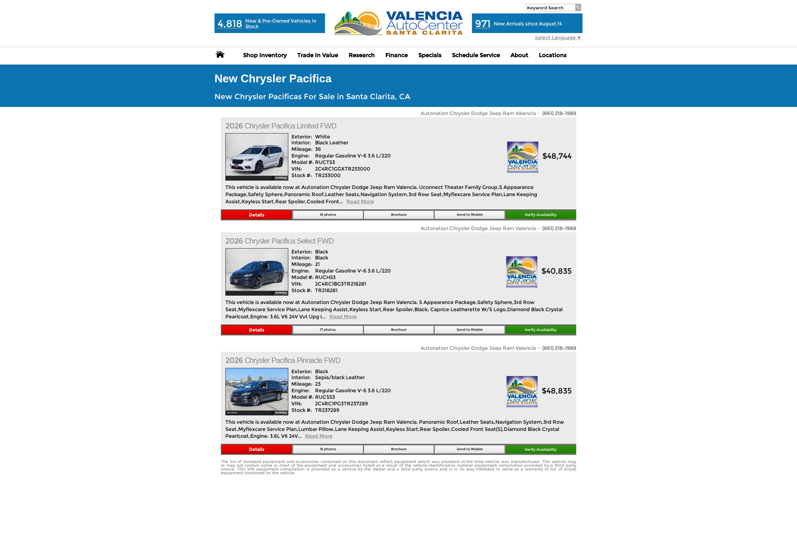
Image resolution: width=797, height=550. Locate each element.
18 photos (328, 214)
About (519, 55)
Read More (360, 202)
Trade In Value (317, 55)
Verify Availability (541, 214)
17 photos (328, 329)
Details (256, 215)
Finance (396, 55)
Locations (553, 55)
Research (362, 55)
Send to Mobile (470, 214)
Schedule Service (476, 55)
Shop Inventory (265, 55)
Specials (429, 55)
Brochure (399, 214)
